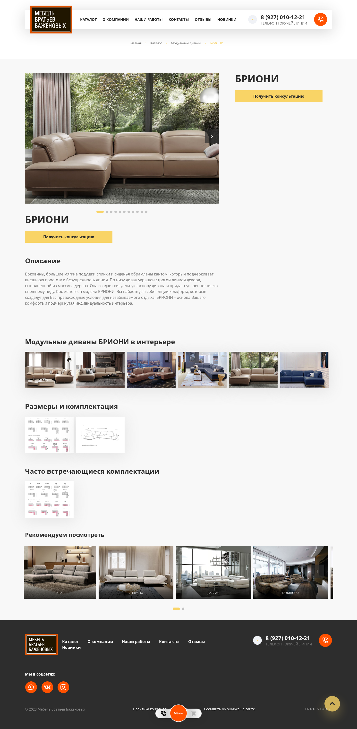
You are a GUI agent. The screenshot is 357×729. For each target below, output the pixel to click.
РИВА (59, 593)
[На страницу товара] (58, 572)
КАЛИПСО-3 (290, 593)
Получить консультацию (278, 96)
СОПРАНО (136, 593)
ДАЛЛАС (213, 593)
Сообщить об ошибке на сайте (229, 709)
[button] (212, 136)
